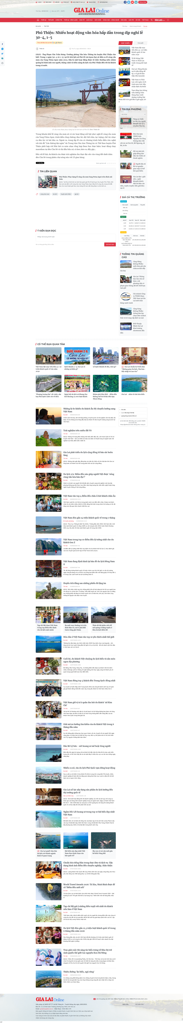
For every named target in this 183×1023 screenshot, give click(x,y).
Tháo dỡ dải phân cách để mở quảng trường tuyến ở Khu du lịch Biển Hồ (102, 627)
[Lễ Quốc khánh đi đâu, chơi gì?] (106, 355)
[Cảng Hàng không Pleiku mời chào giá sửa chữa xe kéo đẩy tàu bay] (126, 264)
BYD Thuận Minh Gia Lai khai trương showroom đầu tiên (132, 328)
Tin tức (46, 26)
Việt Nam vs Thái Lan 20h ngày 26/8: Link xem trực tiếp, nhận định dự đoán (139, 83)
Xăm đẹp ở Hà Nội (129, 412)
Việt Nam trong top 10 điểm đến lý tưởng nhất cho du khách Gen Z (88, 541)
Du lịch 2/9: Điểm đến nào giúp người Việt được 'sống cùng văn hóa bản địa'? (88, 475)
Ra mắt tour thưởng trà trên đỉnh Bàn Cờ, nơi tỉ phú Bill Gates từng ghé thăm (75, 627)
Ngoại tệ (123, 217)
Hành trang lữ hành (135, 26)
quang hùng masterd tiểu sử (128, 416)
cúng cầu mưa (45, 194)
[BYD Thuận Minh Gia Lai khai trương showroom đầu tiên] (126, 326)
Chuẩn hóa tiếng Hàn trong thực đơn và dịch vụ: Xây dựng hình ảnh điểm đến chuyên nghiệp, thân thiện (88, 864)
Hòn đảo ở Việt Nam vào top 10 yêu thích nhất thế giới (88, 637)
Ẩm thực (124, 26)
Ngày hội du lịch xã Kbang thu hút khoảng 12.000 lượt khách (75, 395)
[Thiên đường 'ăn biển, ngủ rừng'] (48, 979)
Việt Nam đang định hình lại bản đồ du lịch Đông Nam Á (89, 562)
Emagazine (92, 2)
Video (40, 2)
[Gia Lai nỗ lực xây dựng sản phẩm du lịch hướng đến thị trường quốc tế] (48, 796)
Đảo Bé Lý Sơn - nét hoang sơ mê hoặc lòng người (86, 746)
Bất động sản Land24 (135, 421)
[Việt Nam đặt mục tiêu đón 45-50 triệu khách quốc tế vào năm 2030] (124, 50)
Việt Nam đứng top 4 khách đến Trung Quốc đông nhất (89, 680)
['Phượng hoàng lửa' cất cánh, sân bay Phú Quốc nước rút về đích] (48, 383)
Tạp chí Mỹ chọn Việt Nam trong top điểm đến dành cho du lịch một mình (47, 627)
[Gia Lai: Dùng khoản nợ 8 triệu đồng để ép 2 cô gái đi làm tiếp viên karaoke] (124, 71)
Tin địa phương (131, 109)
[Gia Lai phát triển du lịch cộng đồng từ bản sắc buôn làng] (48, 459)
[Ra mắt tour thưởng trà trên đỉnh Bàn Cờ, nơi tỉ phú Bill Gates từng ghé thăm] (75, 615)
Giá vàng (123, 232)
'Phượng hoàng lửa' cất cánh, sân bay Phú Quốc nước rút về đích (48, 395)
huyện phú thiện (66, 194)
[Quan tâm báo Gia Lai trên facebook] (125, 2)
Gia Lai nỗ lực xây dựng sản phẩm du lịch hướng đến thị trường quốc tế (88, 791)
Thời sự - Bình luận (70, 20)
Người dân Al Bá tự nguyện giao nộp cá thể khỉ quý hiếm (139, 167)
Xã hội (138, 20)
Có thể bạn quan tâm (51, 344)
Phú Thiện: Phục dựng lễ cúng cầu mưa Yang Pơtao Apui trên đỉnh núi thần (85, 178)
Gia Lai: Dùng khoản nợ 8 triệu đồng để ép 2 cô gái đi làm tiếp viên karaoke (139, 72)
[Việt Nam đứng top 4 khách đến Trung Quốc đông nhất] (48, 687)
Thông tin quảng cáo (133, 256)
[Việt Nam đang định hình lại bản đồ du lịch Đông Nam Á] (48, 568)
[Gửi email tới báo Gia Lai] (136, 2)
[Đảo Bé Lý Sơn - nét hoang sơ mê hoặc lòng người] (48, 753)
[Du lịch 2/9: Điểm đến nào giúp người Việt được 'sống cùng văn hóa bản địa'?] (48, 481)
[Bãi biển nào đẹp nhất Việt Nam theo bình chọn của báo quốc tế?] (75, 840)
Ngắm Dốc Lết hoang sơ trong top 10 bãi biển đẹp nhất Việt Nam (89, 813)
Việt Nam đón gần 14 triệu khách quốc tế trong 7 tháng (89, 518)
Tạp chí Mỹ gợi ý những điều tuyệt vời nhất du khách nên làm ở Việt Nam (88, 907)
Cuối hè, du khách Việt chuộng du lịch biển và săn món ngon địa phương (89, 660)
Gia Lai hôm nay (68, 796)
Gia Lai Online (50, 999)
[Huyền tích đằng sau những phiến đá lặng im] (48, 590)
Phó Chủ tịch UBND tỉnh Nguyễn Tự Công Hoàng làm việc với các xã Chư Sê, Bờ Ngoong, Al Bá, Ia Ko (133, 139)
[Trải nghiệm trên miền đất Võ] (48, 437)
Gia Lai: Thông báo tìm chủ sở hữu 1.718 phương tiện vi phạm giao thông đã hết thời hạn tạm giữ (132, 282)
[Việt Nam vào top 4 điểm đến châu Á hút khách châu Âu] (48, 503)
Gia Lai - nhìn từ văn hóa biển (133, 394)
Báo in (57, 2)
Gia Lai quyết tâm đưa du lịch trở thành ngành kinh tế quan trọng (47, 853)
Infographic (104, 2)
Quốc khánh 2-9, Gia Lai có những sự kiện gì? (74, 368)
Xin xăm (123, 409)
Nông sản (123, 201)
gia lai (76, 194)
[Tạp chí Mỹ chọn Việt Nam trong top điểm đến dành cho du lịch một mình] (48, 615)
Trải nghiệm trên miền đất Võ (77, 430)
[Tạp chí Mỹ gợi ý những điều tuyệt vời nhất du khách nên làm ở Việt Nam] (48, 913)
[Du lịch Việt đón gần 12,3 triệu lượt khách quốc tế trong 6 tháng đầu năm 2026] (48, 935)
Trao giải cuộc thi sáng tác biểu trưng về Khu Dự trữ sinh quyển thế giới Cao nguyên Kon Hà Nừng (87, 951)
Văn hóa (124, 20)
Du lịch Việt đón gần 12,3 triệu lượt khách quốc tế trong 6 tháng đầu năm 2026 (89, 929)
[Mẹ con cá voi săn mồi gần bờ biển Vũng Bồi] (103, 840)
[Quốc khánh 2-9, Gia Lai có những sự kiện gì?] (77, 355)
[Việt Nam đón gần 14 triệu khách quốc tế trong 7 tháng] (48, 525)
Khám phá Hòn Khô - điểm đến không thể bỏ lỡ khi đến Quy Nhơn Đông (105, 396)
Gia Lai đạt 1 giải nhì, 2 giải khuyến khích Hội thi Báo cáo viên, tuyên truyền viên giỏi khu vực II (132, 182)
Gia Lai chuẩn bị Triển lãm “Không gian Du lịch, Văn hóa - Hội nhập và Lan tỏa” (134, 369)
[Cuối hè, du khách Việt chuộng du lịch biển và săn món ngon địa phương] (48, 666)
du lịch (55, 194)
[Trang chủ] (38, 20)
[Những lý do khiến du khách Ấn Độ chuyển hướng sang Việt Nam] (48, 415)
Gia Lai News (160, 20)
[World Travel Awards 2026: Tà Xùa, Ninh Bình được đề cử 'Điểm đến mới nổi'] (48, 891)
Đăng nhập (142, 2)
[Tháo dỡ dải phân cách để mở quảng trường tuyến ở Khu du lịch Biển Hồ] (103, 615)
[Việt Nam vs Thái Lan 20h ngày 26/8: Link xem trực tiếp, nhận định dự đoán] (124, 82)
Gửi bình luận (110, 244)
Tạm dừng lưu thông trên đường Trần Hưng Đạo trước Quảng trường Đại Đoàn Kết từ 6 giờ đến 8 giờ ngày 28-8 (133, 96)
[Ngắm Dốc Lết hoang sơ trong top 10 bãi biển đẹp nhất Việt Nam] (48, 819)
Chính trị (59, 20)
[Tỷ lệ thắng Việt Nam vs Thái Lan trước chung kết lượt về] (124, 61)
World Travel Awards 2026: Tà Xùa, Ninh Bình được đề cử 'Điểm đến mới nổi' (89, 886)
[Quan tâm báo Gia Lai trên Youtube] (132, 2)
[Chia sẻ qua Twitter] (2, 53)
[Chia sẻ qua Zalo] (2, 48)
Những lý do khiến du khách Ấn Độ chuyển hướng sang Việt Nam (89, 410)
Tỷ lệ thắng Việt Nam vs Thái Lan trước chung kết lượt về (139, 61)
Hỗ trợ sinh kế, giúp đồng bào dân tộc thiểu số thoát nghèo (139, 154)
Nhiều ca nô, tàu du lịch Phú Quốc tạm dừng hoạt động (89, 768)
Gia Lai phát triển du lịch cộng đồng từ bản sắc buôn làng (88, 453)
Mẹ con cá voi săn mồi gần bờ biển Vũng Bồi (103, 852)
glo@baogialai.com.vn (46, 1009)
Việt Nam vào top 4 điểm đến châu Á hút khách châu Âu (89, 496)
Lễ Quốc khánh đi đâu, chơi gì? (104, 367)
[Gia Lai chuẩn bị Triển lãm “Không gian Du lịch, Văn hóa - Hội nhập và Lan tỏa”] (134, 355)
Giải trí (131, 20)
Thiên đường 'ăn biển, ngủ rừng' (78, 972)
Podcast (66, 2)
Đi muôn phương (68, 521)
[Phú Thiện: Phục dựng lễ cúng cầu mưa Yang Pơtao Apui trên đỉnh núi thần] (47, 182)
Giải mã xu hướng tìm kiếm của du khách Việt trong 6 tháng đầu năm (88, 725)
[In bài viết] (2, 63)
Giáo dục (89, 20)
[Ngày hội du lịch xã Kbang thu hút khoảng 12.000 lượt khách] (77, 383)
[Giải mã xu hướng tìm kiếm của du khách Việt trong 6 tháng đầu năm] (48, 731)
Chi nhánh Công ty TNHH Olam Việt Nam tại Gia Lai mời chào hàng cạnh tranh (132, 298)
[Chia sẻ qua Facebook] (2, 44)
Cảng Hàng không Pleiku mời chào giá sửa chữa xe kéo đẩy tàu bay (133, 266)
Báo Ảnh (48, 2)
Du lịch (38, 26)
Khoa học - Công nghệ (111, 20)
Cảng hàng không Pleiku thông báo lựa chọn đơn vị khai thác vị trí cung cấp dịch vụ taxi (133, 313)
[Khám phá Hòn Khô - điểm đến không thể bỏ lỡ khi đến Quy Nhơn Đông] (106, 383)
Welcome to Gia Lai (79, 2)
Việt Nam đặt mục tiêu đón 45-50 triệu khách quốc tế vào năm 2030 (139, 51)
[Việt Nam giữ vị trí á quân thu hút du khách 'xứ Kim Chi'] (48, 709)
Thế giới (51, 20)
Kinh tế (81, 20)
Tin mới (140, 43)
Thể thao (145, 20)
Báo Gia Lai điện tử (91, 11)
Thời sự (43, 20)
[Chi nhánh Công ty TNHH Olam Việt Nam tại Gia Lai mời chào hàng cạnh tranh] (126, 296)
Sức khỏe (98, 20)
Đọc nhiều (125, 43)
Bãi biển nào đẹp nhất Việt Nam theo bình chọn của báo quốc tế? (75, 853)
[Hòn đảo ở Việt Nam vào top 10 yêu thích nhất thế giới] (48, 644)
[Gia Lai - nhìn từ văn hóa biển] (134, 383)
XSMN (143, 421)
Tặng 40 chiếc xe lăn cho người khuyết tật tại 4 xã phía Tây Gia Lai (133, 123)
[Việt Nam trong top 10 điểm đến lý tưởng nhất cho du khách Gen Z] (48, 546)
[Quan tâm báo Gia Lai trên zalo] (128, 2)
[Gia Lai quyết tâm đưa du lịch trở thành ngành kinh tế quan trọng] (48, 840)
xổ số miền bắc (124, 421)
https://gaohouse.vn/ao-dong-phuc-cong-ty (132, 424)
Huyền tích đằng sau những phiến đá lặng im (84, 583)
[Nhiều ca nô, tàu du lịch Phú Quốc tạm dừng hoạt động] (48, 775)
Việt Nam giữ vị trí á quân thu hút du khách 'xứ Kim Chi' (87, 703)
